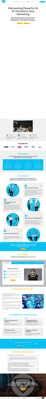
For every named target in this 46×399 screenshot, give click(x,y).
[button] (39, 1)
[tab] (6, 263)
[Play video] (23, 126)
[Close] (45, 397)
